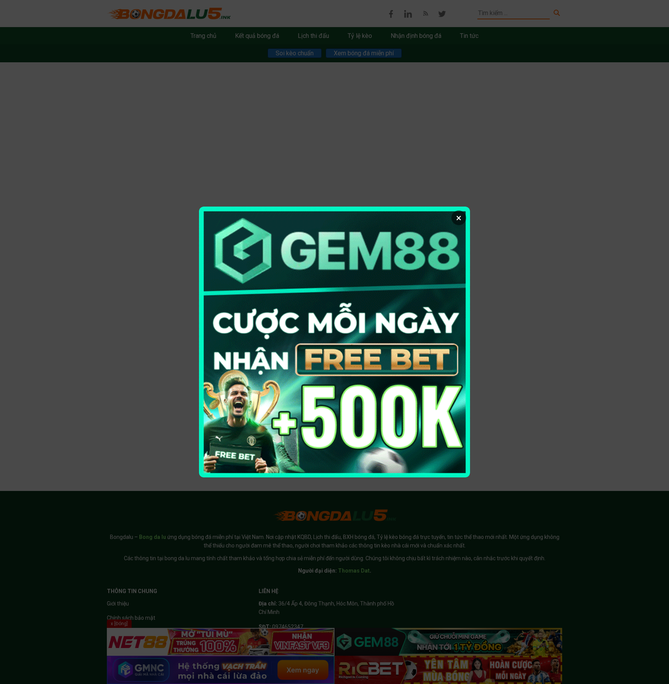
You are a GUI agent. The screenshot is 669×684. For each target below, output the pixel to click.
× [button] (458, 218)
